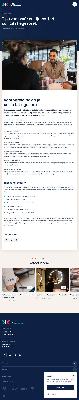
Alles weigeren (51, 394)
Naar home (7, 13)
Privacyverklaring (7, 381)
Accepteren (61, 387)
